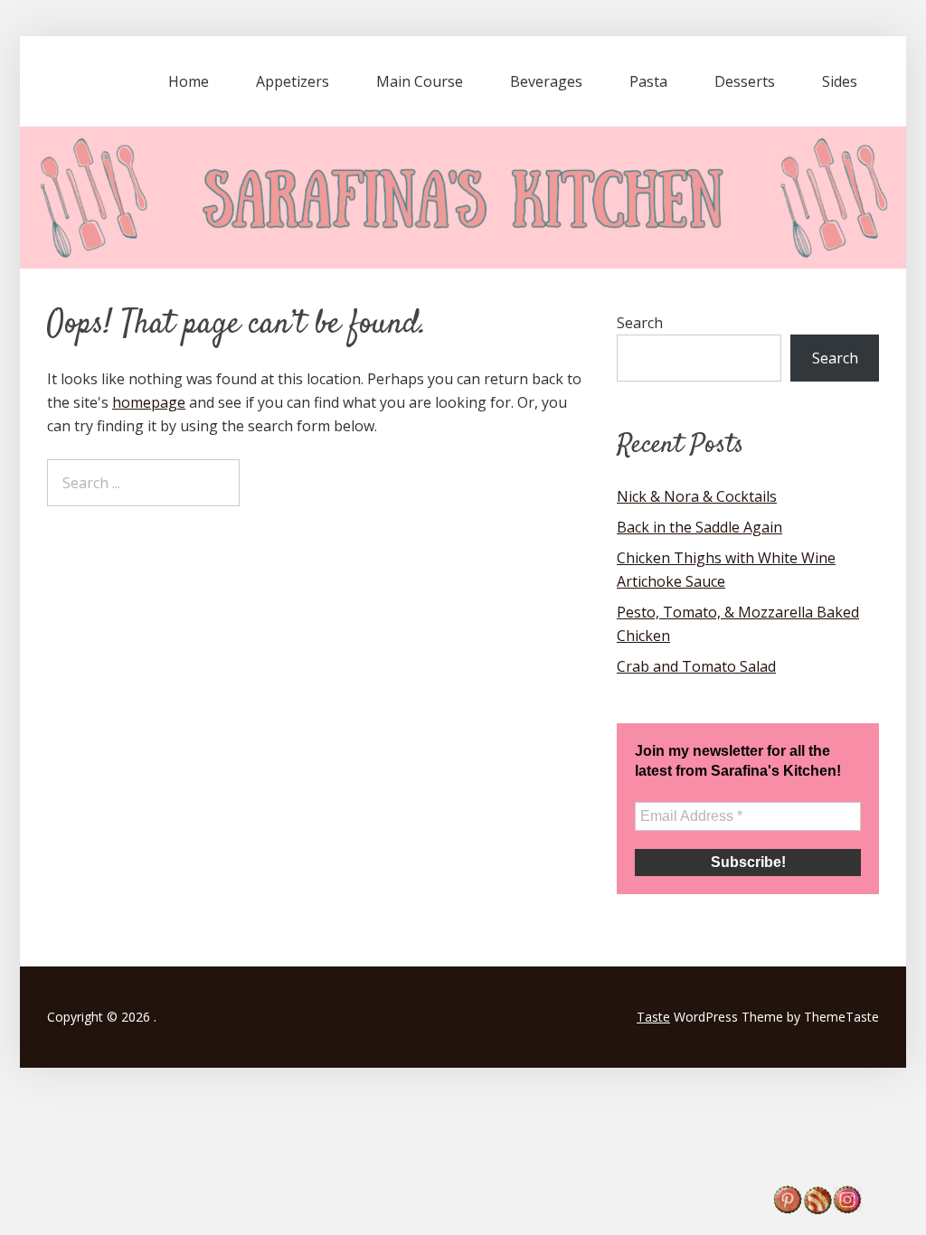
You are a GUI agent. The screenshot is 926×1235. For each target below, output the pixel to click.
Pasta (648, 81)
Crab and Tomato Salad (696, 666)
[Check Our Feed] (817, 1209)
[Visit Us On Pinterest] (787, 1209)
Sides (839, 81)
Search (640, 323)
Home (188, 81)
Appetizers (292, 81)
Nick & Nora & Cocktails (697, 496)
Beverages (546, 81)
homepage (148, 402)
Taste (653, 1016)
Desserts (744, 81)
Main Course (419, 81)
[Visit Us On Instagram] (847, 1209)
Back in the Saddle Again (699, 527)
